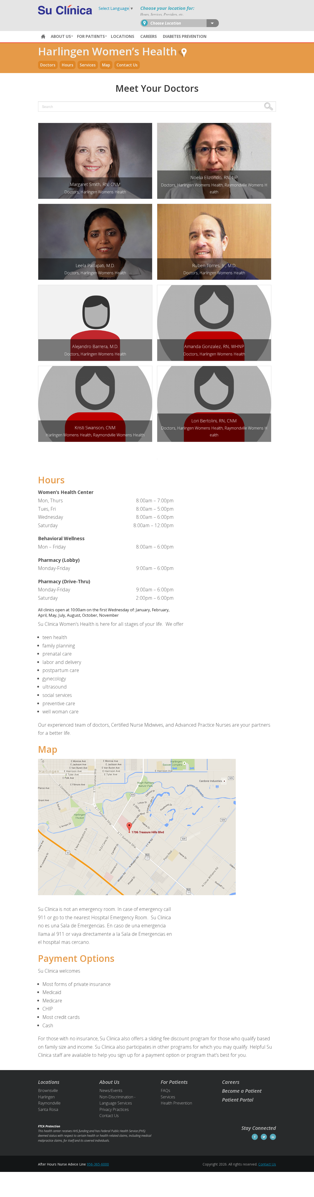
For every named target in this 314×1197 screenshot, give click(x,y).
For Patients (91, 36)
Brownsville (48, 1090)
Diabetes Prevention (185, 36)
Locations (122, 36)
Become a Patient (242, 1091)
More (93, 150)
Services (88, 65)
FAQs (165, 1090)
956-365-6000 (98, 1164)
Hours (67, 65)
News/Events (110, 1090)
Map (106, 65)
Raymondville (49, 1103)
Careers (148, 36)
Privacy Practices (114, 1109)
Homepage (43, 36)
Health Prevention (176, 1103)
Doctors (47, 65)
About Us (61, 36)
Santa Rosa (48, 1109)
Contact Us (127, 65)
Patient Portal (237, 1099)
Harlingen (46, 1097)
